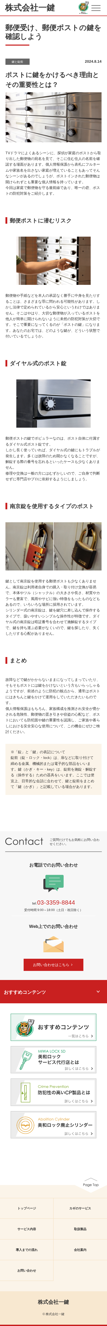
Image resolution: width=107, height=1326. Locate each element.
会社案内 (80, 1250)
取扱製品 (80, 1229)
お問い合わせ (26, 1270)
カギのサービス (80, 1208)
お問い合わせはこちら (51, 965)
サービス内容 (26, 1229)
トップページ (26, 1208)
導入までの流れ (27, 1250)
